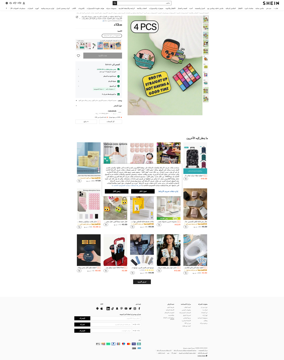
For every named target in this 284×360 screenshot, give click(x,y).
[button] (10, 3)
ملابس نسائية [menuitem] (259, 8)
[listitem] (118, 45)
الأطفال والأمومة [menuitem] (171, 8)
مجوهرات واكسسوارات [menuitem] (156, 8)
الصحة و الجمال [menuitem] (182, 8)
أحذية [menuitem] (191, 8)
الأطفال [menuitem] (240, 8)
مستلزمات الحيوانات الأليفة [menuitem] (17, 8)
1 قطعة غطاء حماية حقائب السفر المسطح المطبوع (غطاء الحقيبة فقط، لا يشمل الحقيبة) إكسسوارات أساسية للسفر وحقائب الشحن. (195, 176)
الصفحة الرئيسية (204, 13)
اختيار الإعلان (161, 353)
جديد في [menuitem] (268, 8)
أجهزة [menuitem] (37, 8)
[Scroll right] (6, 8)
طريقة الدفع (171, 307)
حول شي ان (204, 307)
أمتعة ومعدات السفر (182, 13)
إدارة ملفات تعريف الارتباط (164, 350)
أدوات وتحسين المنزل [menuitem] (63, 8)
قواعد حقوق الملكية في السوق (187, 353)
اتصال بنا (205, 310)
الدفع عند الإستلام (169, 312)
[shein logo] (271, 3)
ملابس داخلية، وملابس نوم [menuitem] (215, 8)
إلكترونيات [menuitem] (81, 8)
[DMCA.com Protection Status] (134, 348)
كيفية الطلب (187, 307)
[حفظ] (78, 56)
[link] (19, 3)
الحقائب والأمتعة (193, 13)
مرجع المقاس (187, 318)
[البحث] (115, 3)
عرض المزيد (142, 282)
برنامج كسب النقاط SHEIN (168, 318)
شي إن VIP (187, 323)
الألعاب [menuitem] (74, 8)
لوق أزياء (205, 315)
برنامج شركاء (203, 323)
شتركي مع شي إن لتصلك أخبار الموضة (130, 314)
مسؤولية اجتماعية (202, 318)
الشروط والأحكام (202, 353)
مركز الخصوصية (203, 350)
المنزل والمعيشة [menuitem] (200, 8)
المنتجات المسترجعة (185, 312)
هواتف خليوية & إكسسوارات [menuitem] (95, 8)
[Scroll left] (9, 8)
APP (101, 304)
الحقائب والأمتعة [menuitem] (142, 8)
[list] (123, 308)
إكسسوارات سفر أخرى (150, 13)
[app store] (101, 309)
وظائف (205, 320)
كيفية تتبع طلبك (186, 326)
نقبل (139, 340)
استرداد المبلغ (187, 315)
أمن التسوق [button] (113, 86)
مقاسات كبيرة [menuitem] (249, 8)
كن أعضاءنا (204, 312)
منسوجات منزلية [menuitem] (111, 8)
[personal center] (24, 3)
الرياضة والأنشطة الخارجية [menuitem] (127, 8)
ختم (168, 353)
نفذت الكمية (103, 56)
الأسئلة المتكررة (186, 320)
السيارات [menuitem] (30, 8)
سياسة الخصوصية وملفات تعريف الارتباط (185, 350)
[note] (168, 218)
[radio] (112, 36)
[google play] (97, 309)
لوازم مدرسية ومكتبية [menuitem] (47, 8)
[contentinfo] (107, 344)
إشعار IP (174, 353)
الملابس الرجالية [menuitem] (231, 8)
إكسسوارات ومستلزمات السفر (166, 13)
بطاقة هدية (171, 315)
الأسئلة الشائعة (170, 310)
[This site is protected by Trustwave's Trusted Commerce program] (139, 348)
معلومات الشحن (186, 310)
